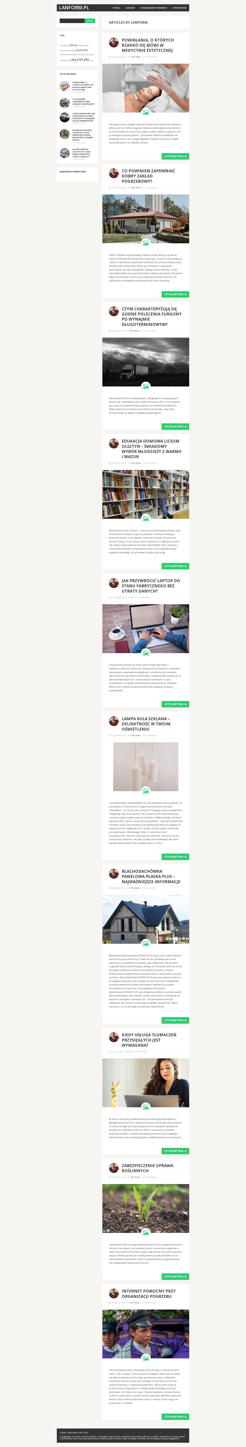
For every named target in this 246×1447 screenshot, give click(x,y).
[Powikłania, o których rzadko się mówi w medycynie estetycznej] (65, 89)
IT (132, 597)
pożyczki (74, 55)
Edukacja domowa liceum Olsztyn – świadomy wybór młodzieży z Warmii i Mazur (152, 448)
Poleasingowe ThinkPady (154, 8)
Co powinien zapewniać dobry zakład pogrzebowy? (148, 176)
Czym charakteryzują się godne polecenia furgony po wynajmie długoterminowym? (152, 316)
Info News (136, 56)
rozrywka (81, 55)
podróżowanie (65, 55)
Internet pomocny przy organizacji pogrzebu (149, 1293)
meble (86, 46)
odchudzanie (65, 51)
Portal (116, 8)
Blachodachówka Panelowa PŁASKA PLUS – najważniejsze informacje (151, 876)
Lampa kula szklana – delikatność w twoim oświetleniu (146, 724)
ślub (91, 60)
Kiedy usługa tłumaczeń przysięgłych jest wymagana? (149, 1040)
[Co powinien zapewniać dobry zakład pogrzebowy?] (65, 106)
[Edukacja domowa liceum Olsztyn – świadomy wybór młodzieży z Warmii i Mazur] (65, 137)
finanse (80, 46)
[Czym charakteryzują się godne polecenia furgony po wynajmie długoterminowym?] (65, 120)
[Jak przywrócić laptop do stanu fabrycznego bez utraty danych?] (65, 156)
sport (87, 55)
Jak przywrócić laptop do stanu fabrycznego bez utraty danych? (151, 586)
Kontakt (130, 8)
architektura (64, 46)
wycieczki (80, 59)
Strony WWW (179, 8)
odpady (73, 51)
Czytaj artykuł (174, 156)
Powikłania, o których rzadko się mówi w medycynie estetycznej (148, 45)
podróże (82, 50)
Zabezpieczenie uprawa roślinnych (147, 1168)
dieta (73, 45)
